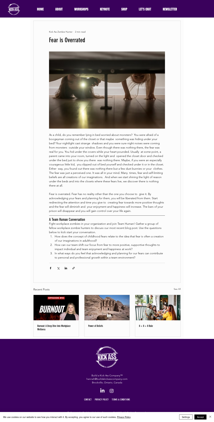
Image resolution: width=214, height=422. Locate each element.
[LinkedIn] (102, 390)
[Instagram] (111, 390)
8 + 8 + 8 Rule (146, 326)
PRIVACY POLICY (102, 399)
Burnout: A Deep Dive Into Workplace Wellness (53, 327)
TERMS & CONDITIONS (121, 399)
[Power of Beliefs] (107, 307)
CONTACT (88, 399)
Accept (200, 417)
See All (177, 289)
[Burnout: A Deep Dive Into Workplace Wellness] (56, 307)
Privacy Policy (124, 417)
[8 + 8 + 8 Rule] (157, 307)
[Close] (210, 416)
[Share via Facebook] (50, 268)
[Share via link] (73, 268)
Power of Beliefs (95, 326)
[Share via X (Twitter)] (58, 268)
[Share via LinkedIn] (65, 268)
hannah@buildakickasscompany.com (107, 378)
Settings (186, 417)
